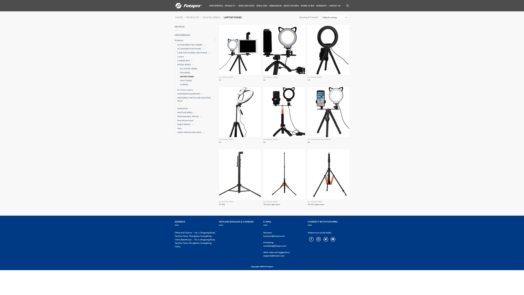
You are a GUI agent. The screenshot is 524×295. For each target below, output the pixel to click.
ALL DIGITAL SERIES (188, 68)
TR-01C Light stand (316, 204)
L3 (309, 80)
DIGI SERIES (185, 72)
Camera (180, 56)
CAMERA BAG (183, 60)
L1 (220, 80)
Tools (179, 128)
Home (179, 17)
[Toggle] (215, 40)
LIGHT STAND (186, 80)
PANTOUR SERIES (185, 112)
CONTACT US (334, 6)
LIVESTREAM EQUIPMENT (188, 94)
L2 (264, 80)
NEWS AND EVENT (247, 6)
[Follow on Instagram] (318, 239)
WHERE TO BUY (307, 6)
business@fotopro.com (274, 236)
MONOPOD (182, 108)
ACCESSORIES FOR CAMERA (190, 45)
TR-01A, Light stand (271, 204)
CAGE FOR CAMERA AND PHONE (192, 52)
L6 (264, 142)
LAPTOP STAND (187, 76)
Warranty (321, 6)
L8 (309, 142)
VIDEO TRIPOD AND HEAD (189, 132)
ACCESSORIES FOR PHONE (189, 49)
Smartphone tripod (185, 120)
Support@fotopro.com (273, 255)
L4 (220, 142)
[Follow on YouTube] (333, 239)
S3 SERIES (184, 84)
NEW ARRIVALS (216, 6)
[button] (347, 5)
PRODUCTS (230, 6)
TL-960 (222, 204)
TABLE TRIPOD (183, 124)
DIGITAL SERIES (212, 17)
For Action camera (185, 90)
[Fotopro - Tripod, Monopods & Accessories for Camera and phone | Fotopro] (190, 5)
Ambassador (275, 6)
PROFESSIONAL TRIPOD (188, 116)
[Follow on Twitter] (326, 239)
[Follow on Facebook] (311, 239)
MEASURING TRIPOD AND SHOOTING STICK (194, 99)
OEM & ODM (261, 6)
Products (192, 17)
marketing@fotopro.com (274, 245)
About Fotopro (291, 6)
